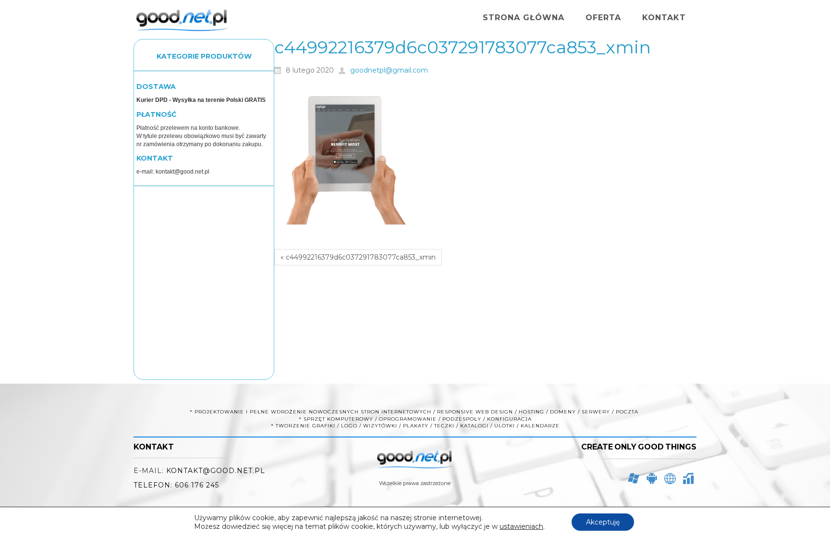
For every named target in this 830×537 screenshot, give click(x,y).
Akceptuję (603, 522)
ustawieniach (521, 526)
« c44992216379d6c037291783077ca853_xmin (358, 257)
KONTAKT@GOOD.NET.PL (215, 470)
